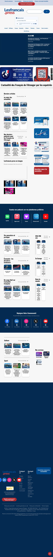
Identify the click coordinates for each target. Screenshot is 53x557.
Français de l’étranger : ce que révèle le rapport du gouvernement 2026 (23, 111)
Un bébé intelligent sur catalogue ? (15, 123)
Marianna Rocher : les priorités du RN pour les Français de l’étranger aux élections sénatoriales (15, 152)
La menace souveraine (16, 272)
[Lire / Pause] (17, 23)
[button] (21, 96)
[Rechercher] (47, 11)
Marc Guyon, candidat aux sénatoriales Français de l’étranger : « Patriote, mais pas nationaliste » (38, 52)
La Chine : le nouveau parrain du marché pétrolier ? (25, 273)
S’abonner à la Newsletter (26, 4)
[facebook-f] (7, 321)
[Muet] (32, 23)
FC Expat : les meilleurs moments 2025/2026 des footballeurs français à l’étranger (16, 372)
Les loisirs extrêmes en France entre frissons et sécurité (8, 371)
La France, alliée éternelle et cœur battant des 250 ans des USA (43, 249)
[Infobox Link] (7, 218)
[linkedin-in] (16, 321)
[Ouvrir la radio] (50, 554)
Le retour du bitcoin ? (7, 272)
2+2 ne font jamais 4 (23, 123)
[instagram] (26, 321)
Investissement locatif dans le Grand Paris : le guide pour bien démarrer (16, 294)
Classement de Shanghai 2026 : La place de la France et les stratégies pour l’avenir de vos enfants (38, 45)
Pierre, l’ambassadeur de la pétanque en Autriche (25, 371)
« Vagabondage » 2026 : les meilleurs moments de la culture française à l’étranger (23, 151)
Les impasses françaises (26, 293)
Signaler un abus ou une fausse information (9, 499)
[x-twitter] (36, 321)
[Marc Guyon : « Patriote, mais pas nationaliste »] (9, 183)
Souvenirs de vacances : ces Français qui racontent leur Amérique (38, 39)
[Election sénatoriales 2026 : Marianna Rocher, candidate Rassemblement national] (21, 183)
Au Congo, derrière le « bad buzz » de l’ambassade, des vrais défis (25, 248)
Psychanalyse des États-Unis (38, 246)
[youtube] (45, 321)
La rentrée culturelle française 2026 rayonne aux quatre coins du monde (39, 59)
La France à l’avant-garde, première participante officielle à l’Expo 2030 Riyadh (15, 111)
